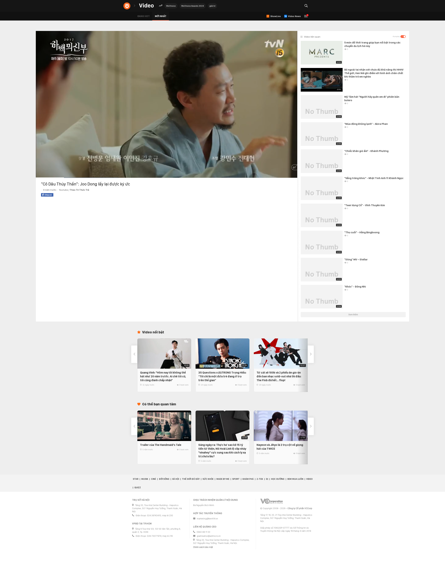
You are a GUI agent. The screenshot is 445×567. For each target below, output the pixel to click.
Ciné (153, 479)
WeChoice (171, 6)
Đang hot (143, 16)
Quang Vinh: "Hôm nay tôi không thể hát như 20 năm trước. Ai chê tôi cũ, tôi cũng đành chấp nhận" (163, 376)
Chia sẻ (48, 195)
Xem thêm (353, 314)
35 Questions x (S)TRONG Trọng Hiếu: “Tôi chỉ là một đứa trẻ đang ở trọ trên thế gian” (222, 376)
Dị (267, 479)
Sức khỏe (208, 479)
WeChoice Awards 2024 (192, 6)
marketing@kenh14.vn (207, 518)
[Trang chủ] (146, 5)
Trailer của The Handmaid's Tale (160, 445)
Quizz (137, 487)
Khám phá (248, 479)
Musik (144, 479)
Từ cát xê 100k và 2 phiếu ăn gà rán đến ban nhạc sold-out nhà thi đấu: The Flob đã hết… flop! (279, 376)
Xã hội (175, 479)
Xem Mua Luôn (295, 479)
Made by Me (222, 479)
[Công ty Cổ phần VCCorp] (271, 501)
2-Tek (260, 479)
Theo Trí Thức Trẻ (79, 190)
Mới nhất (160, 16)
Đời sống (164, 479)
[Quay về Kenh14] (126, 5)
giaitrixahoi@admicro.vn (209, 536)
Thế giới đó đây (191, 479)
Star (135, 479)
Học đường (277, 479)
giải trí (212, 6)
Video (309, 479)
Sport (236, 479)
